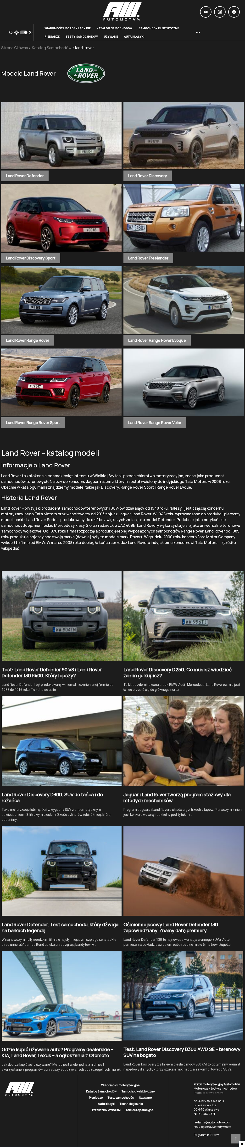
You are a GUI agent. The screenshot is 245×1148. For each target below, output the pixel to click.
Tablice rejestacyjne (139, 1110)
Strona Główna (14, 47)
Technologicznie (131, 1104)
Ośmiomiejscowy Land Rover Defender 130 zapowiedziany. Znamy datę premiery (170, 927)
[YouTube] (206, 12)
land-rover (84, 47)
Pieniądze (96, 1098)
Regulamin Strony (206, 1135)
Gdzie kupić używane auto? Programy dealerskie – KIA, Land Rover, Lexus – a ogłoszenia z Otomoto (57, 1052)
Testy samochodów (120, 1098)
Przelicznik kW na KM (106, 1110)
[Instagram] (220, 12)
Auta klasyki (106, 1104)
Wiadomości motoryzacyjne (120, 1085)
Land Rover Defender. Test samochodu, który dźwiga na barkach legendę (60, 927)
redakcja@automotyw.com (212, 1127)
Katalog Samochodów (51, 47)
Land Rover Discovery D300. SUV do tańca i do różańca (52, 797)
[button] (11, 32)
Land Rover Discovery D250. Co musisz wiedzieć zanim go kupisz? (177, 672)
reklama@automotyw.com (212, 1122)
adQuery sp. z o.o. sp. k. (209, 1101)
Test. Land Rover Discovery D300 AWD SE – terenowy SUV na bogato (181, 1052)
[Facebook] (234, 12)
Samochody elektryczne (138, 1091)
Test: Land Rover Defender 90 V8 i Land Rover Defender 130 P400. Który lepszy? (52, 672)
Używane (145, 1098)
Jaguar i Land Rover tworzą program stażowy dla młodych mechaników (177, 797)
